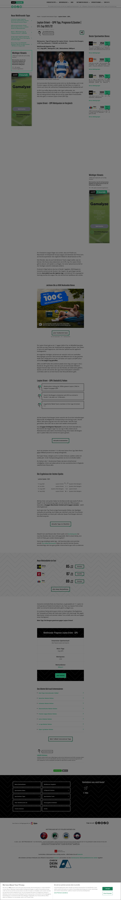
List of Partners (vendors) (61, 892)
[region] (60, 891)
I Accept (107, 888)
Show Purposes (107, 893)
